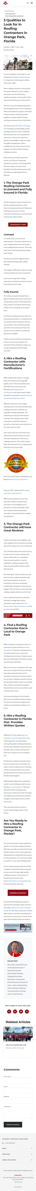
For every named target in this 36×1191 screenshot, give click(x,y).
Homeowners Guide (18, 224)
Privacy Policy (18, 1187)
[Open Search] (28, 3)
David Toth (10, 50)
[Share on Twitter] (21, 1012)
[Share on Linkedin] (15, 1012)
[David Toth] (15, 949)
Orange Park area (23, 77)
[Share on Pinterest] (27, 1012)
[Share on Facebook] (9, 1012)
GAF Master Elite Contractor (14, 16)
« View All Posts (9, 11)
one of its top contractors (18, 479)
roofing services (10, 13)
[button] (33, 1039)
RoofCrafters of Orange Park (17, 881)
